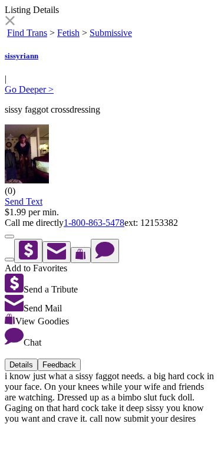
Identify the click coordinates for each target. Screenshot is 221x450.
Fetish (68, 33)
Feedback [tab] (59, 364)
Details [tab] (21, 364)
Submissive (111, 33)
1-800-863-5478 (94, 223)
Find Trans (27, 33)
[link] (10, 22)
